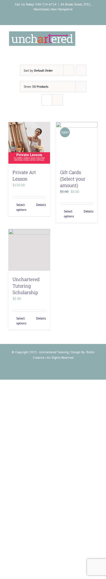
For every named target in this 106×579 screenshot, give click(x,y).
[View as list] (57, 100)
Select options (21, 207)
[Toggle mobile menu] (95, 35)
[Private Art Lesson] (29, 143)
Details (41, 205)
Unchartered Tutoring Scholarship (26, 285)
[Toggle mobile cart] (86, 35)
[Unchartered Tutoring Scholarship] (29, 250)
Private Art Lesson (24, 175)
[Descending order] (81, 70)
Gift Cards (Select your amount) (72, 178)
